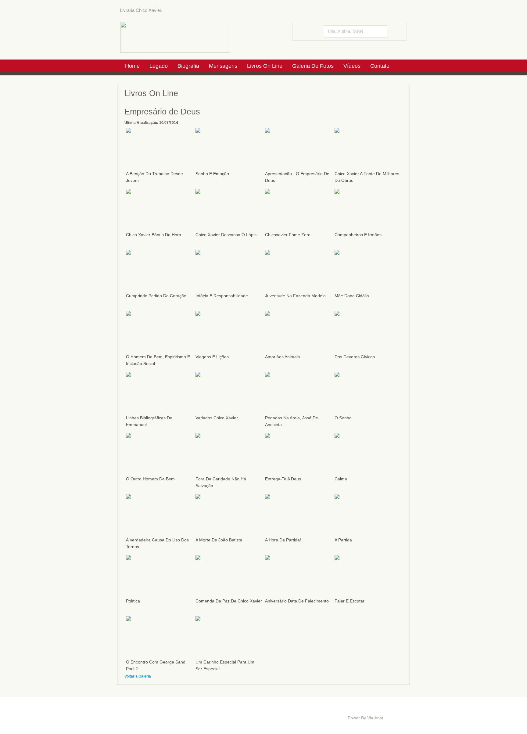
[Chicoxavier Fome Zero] (267, 192)
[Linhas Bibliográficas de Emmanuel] (128, 375)
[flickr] (403, 11)
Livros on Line (226, 711)
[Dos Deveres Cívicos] (337, 314)
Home (129, 711)
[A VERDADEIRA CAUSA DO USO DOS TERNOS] (128, 497)
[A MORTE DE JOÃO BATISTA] (197, 497)
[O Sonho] (337, 375)
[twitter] (383, 11)
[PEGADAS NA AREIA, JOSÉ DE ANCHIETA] (267, 375)
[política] (128, 558)
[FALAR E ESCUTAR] (337, 558)
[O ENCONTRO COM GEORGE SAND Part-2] (128, 619)
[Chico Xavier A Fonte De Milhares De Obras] (337, 130)
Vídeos (287, 711)
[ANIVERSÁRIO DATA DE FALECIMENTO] (267, 558)
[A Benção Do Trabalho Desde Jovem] (128, 130)
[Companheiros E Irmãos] (337, 192)
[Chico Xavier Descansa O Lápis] (197, 192)
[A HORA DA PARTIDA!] (267, 497)
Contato (130, 715)
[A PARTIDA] (337, 497)
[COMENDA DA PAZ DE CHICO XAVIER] (197, 558)
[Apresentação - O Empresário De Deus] (267, 130)
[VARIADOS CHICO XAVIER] (197, 375)
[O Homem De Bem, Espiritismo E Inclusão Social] (128, 314)
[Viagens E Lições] (197, 314)
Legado (148, 711)
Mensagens (196, 711)
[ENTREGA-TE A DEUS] (267, 436)
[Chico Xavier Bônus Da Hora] (128, 192)
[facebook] (393, 11)
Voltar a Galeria (137, 676)
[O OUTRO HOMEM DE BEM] (128, 436)
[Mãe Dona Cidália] (337, 253)
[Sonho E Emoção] (197, 130)
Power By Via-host (365, 717)
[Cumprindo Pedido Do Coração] (128, 253)
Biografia (170, 711)
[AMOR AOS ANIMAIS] (267, 314)
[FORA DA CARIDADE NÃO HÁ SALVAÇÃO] (197, 436)
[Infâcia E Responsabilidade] (197, 253)
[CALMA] (337, 436)
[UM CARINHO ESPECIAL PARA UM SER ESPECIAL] (197, 619)
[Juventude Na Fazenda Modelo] (267, 253)
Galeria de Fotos (260, 711)
